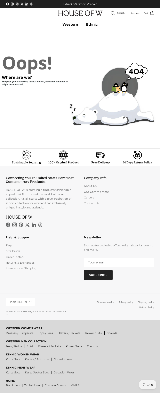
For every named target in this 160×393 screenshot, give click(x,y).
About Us (90, 186)
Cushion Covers (55, 385)
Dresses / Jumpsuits (19, 333)
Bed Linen (13, 385)
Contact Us (91, 203)
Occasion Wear (64, 372)
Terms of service (105, 302)
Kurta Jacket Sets (37, 372)
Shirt (30, 346)
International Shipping (21, 268)
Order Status (14, 257)
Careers (89, 197)
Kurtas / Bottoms (37, 359)
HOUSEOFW (20, 311)
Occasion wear (64, 359)
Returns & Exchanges (20, 262)
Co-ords (112, 333)
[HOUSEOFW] (80, 13)
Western (70, 24)
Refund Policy (146, 307)
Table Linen (32, 385)
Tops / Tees (45, 333)
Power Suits (93, 333)
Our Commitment (96, 192)
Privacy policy (126, 302)
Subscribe (98, 275)
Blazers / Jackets (69, 333)
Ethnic (92, 24)
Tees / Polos (14, 346)
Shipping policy (146, 302)
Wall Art (76, 385)
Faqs (9, 245)
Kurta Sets (13, 359)
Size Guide (13, 251)
